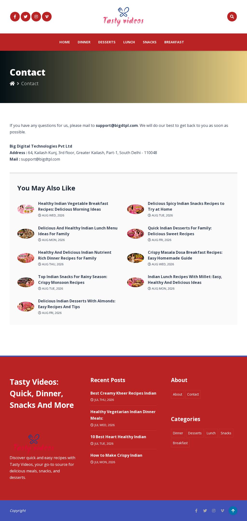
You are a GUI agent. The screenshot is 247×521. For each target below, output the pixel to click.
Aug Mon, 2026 (53, 240)
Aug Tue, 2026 (52, 288)
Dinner (84, 42)
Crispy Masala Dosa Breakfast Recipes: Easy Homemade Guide (185, 255)
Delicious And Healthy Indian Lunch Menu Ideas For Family (77, 230)
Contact (193, 394)
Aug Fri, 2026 (51, 313)
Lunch (129, 42)
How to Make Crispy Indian (116, 455)
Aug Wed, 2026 (52, 215)
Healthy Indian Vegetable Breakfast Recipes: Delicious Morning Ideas (73, 206)
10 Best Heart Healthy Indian (118, 436)
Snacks (150, 42)
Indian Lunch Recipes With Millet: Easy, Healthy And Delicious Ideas (185, 279)
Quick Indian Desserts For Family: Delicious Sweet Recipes (180, 230)
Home (64, 42)
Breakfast (174, 42)
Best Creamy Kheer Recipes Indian (123, 393)
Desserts (107, 42)
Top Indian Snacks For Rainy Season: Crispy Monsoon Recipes (72, 279)
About (177, 394)
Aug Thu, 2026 (52, 264)
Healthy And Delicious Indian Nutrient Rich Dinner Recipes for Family (74, 255)
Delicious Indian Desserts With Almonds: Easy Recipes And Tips (76, 303)
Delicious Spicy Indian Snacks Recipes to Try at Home (186, 206)
